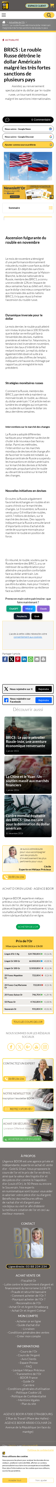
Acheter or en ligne (29, 1321)
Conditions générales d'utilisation (29, 1389)
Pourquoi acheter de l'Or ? (28, 1299)
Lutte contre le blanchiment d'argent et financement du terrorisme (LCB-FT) (29, 1286)
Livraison (29, 1329)
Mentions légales (29, 1400)
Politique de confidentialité (41, 1450)
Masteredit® (30, 1445)
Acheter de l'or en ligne (24, 1139)
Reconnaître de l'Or (28, 1303)
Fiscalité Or (28, 1280)
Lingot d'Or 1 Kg (12, 954)
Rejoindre (43, 688)
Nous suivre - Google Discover (19, 136)
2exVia (12, 1445)
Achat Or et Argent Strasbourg (28, 1307)
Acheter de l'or (28, 926)
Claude (43, 608)
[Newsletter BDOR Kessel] (28, 192)
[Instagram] (45, 1047)
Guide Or (29, 1381)
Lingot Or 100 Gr (12, 968)
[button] (28, 208)
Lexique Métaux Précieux (29, 1370)
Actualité (12, 40)
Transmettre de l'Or (28, 1374)
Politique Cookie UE (29, 1392)
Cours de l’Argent (29, 1355)
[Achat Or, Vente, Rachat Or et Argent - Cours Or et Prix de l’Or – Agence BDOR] (5, 8)
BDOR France (29, 1377)
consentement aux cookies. (28, 636)
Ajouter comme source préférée (20, 144)
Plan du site (29, 1404)
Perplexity (22, 616)
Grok (36, 616)
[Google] (28, 1047)
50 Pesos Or (10, 1002)
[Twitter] (19, 1047)
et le (26, 1172)
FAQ (29, 1366)
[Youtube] (36, 1047)
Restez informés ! (21, 1109)
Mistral (29, 608)
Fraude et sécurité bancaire (29, 1292)
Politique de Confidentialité (29, 1396)
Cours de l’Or (28, 1351)
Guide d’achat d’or (29, 1325)
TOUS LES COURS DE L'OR (28, 1021)
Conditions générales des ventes (28, 1332)
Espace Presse (29, 1363)
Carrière (28, 1385)
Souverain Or (10, 1009)
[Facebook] (11, 1047)
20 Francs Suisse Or (13, 994)
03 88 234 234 (16, 876)
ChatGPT (13, 608)
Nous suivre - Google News (18, 129)
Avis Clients (28, 1359)
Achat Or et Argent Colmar (29, 1310)
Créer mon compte (29, 1336)
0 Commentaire (41, 119)
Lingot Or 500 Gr (12, 961)
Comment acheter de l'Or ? (29, 1295)
